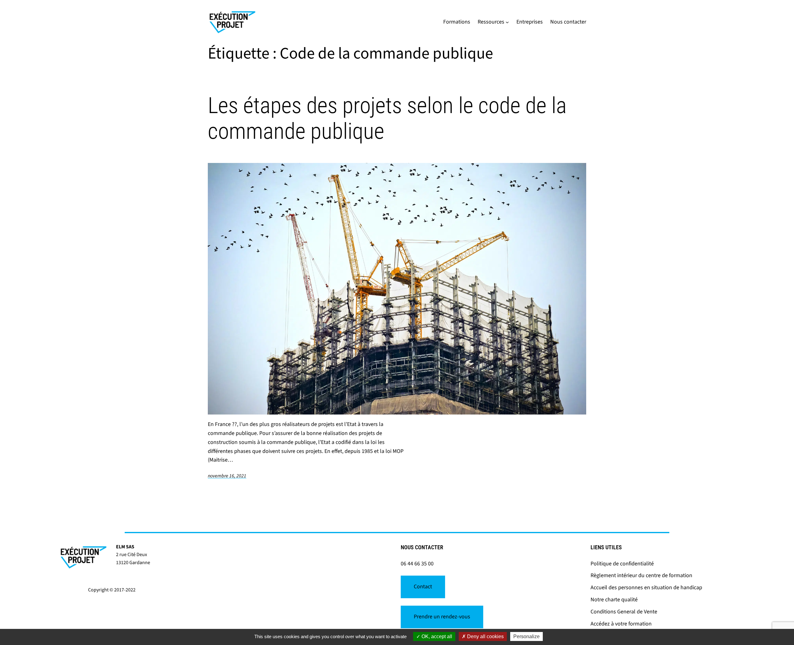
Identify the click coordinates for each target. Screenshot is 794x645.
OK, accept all (436, 636)
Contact (423, 586)
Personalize (526, 636)
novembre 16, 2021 (227, 475)
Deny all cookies (485, 636)
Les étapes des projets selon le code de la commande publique (387, 118)
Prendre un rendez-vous (442, 617)
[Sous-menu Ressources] (507, 22)
